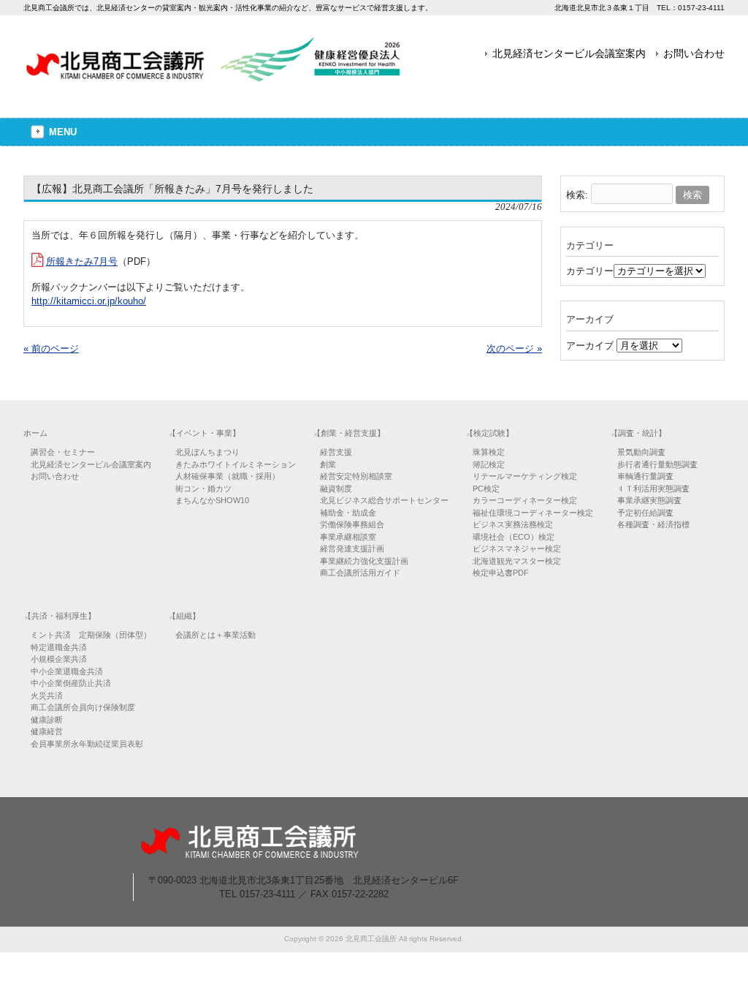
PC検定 (486, 488)
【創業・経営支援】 (349, 433)
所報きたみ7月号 (82, 261)
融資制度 (336, 488)
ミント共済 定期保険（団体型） (91, 634)
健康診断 (47, 719)
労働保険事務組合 (352, 524)
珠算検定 (489, 452)
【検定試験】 (489, 433)
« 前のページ (51, 348)
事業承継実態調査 (649, 500)
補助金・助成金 (348, 512)
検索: (577, 194)
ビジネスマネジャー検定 (517, 548)
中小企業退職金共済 (67, 671)
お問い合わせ (694, 53)
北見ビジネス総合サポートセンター (384, 500)
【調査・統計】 (638, 433)
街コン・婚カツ (203, 488)
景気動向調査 (641, 452)
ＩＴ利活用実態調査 (653, 488)
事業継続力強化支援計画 (364, 561)
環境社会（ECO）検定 (513, 536)
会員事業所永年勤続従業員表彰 (87, 743)
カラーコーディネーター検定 (525, 500)
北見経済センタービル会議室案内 (569, 53)
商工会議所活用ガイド (360, 572)
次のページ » (514, 348)
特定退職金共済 (59, 647)
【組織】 (184, 615)
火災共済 (47, 695)
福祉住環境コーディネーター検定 (533, 512)
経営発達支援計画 (352, 548)
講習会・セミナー (63, 452)
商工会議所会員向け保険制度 (83, 707)
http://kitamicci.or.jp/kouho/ (88, 300)
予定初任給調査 (645, 512)
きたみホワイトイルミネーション (235, 464)
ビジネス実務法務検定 (513, 524)
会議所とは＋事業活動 (215, 634)
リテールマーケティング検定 (525, 476)
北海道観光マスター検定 (517, 561)
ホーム (35, 433)
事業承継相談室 (348, 536)
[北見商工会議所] (213, 76)
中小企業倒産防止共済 (71, 683)
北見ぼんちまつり (207, 452)
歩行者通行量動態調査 (657, 464)
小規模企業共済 (59, 659)
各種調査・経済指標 (653, 524)
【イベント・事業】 (204, 433)
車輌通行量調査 (645, 476)
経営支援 (336, 452)
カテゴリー (590, 270)
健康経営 (47, 731)
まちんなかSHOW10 (212, 500)
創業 (328, 464)
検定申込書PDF (501, 572)
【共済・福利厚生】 (59, 615)
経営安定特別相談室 (356, 476)
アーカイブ (590, 345)
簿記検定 (489, 464)
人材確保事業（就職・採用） (227, 476)
